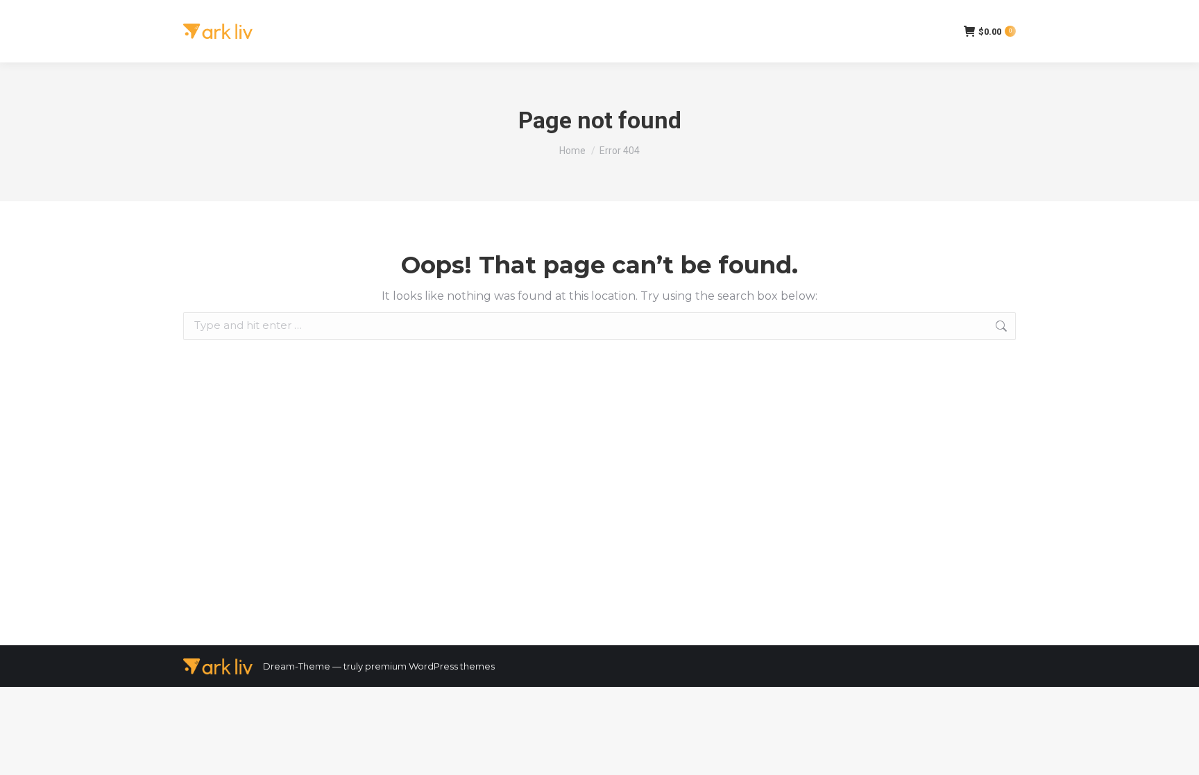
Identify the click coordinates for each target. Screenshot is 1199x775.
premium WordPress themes (430, 666)
